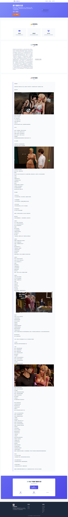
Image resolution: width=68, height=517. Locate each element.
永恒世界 (43, 508)
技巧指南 (50, 1)
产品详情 (46, 1)
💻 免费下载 (16, 14)
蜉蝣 (42, 512)
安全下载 (53, 1)
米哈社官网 (43, 507)
